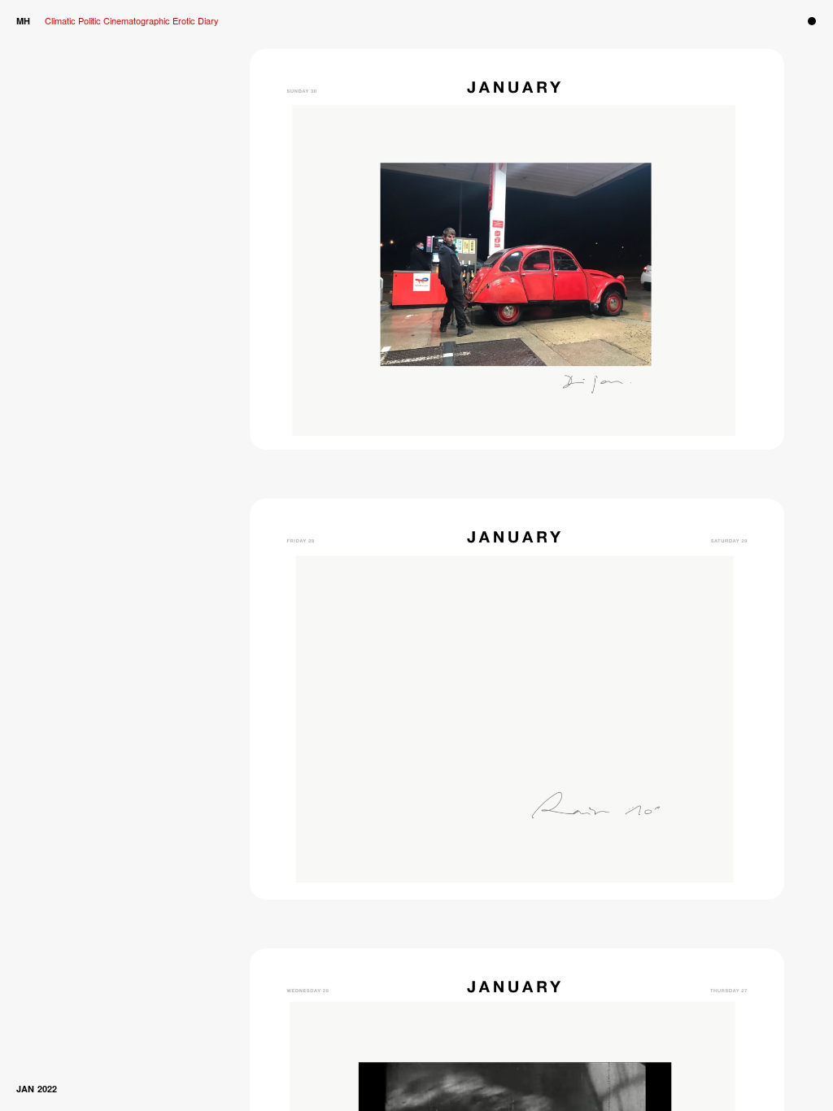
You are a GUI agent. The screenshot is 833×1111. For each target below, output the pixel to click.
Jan (25, 1089)
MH (23, 21)
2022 (47, 1089)
